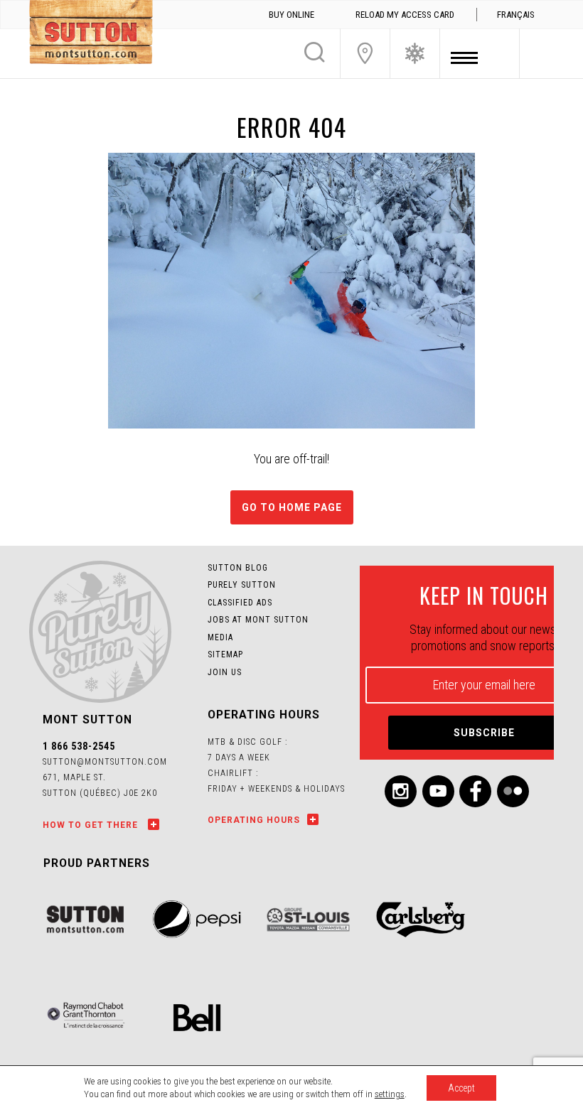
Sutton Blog (238, 568)
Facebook (475, 791)
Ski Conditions (414, 53)
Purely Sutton (242, 585)
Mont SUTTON (91, 34)
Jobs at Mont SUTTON (258, 620)
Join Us (365, 53)
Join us (225, 672)
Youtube (438, 791)
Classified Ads (240, 603)
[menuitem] (515, 15)
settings (390, 1094)
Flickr (513, 791)
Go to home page (292, 507)
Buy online (291, 14)
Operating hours (254, 820)
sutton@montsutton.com (105, 762)
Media (220, 637)
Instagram (401, 791)
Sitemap (225, 654)
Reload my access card (404, 14)
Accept (461, 1088)
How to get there (92, 825)
